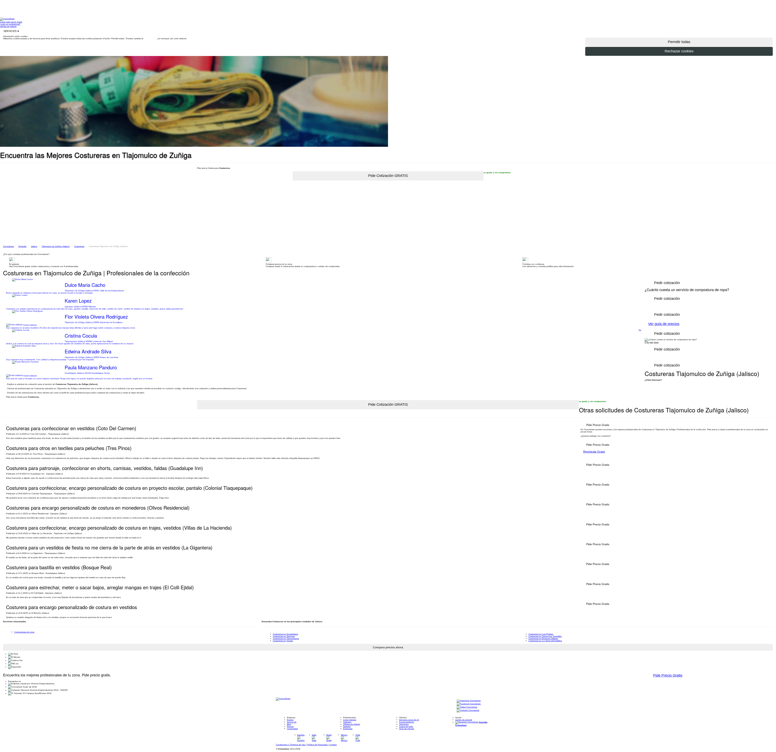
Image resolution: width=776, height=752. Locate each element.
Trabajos (347, 722)
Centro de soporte (463, 720)
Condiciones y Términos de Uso (291, 745)
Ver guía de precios (663, 324)
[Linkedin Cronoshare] (468, 710)
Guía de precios (406, 729)
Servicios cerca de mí (409, 720)
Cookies (333, 745)
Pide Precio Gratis (667, 675)
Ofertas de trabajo (351, 724)
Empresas (347, 729)
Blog (289, 724)
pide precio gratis (14, 22)
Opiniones (404, 724)
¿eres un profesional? (10, 24)
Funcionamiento (406, 722)
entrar (3, 22)
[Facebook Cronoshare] (469, 704)
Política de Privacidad (317, 745)
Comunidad (292, 729)
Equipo (290, 720)
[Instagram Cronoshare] (469, 701)
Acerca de (291, 722)
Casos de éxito (406, 726)
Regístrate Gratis (594, 451)
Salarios (347, 726)
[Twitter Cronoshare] (467, 707)
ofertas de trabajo (8, 26)
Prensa (290, 726)
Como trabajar (349, 720)
